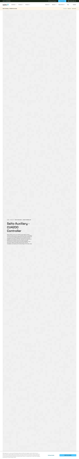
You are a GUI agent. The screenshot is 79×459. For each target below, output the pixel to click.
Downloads (74, 8)
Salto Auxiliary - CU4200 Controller (10, 8)
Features (69, 8)
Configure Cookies (51, 455)
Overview (65, 8)
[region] (39, 455)
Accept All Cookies (67, 455)
